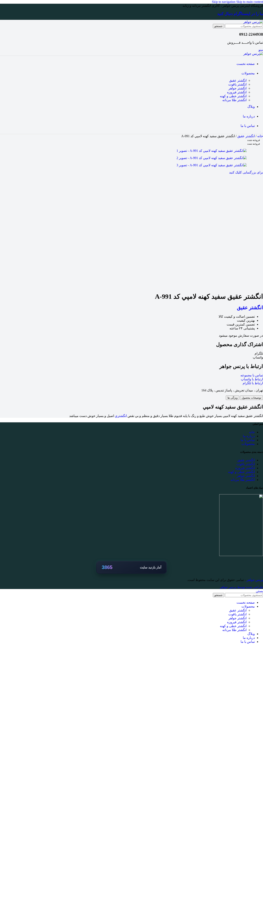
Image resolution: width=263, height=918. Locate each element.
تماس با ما (248, 440)
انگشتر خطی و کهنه (233, 96)
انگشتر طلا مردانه (234, 100)
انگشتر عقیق (238, 80)
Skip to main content (249, 2)
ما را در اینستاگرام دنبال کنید (240, 14)
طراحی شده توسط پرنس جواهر (241, 587)
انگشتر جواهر (237, 88)
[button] (131, 353)
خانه (259, 136)
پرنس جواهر (254, 580)
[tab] (251, 398)
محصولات (248, 444)
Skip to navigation (224, 2)
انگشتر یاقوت (237, 84)
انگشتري (121, 416)
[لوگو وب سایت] (253, 22)
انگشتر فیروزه (237, 92)
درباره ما (249, 436)
